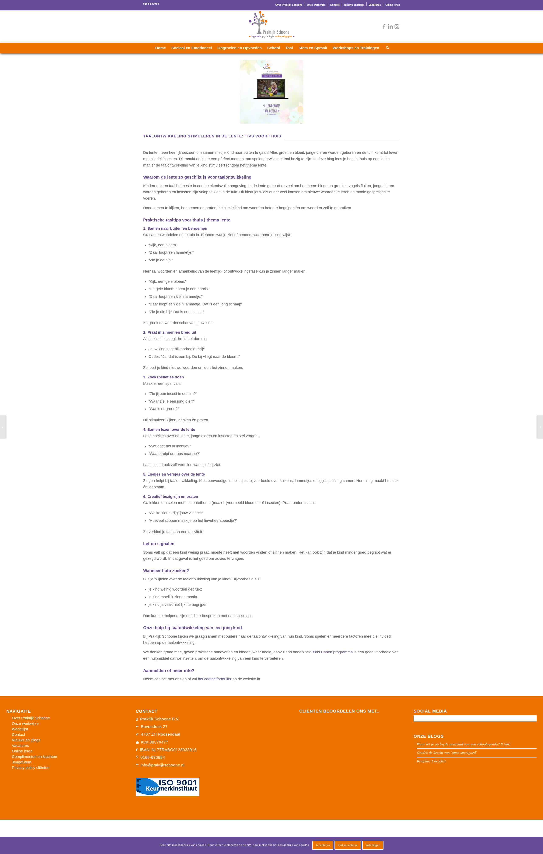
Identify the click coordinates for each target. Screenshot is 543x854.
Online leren (392, 4)
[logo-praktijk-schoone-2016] (271, 26)
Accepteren (322, 845)
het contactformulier (214, 679)
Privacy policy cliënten (30, 768)
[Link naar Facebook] (384, 26)
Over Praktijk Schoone (288, 4)
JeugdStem (21, 762)
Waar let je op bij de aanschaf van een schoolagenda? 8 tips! (464, 743)
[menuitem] (289, 4)
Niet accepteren (348, 845)
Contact (335, 4)
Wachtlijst (20, 729)
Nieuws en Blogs (354, 4)
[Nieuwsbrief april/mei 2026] (539, 427)
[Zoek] (386, 48)
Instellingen (372, 845)
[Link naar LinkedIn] (390, 26)
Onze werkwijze (316, 4)
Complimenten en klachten (34, 757)
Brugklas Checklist (431, 760)
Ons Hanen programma (333, 652)
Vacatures (375, 4)
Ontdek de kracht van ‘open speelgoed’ (447, 752)
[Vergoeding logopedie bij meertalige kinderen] (3, 427)
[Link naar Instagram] (396, 26)
